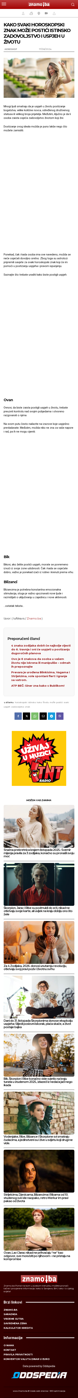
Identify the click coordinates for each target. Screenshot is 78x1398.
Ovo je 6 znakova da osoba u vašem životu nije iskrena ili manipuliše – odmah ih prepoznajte (40, 662)
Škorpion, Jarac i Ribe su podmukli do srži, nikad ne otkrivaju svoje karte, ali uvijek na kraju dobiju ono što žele (38, 911)
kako (39, 702)
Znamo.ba (34, 618)
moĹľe (52, 702)
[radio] (38, 13)
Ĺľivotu (46, 702)
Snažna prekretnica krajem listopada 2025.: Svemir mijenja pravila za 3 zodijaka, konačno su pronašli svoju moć (39, 853)
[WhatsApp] (34, 716)
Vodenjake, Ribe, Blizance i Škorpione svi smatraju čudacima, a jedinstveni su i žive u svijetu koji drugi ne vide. (38, 1140)
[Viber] (59, 716)
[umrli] (53, 13)
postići (59, 702)
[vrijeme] (31, 13)
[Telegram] (51, 716)
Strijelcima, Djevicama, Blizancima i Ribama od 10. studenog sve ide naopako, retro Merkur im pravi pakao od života (36, 1198)
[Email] (43, 716)
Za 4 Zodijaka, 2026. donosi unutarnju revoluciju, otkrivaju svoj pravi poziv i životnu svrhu (35, 967)
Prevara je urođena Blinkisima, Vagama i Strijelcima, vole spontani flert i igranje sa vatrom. (40, 676)
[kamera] (46, 13)
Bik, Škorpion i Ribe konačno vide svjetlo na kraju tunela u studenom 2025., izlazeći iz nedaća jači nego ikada (38, 1082)
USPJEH (7, 707)
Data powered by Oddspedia (39, 1366)
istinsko (32, 702)
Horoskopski (21, 702)
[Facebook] (18, 716)
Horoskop (10, 49)
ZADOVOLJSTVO (17, 707)
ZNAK (27, 707)
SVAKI (66, 702)
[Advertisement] (39, 192)
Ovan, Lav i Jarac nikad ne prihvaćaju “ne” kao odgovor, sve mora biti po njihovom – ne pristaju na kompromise (37, 1256)
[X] (26, 716)
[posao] (22, 13)
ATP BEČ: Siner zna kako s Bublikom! (37, 685)
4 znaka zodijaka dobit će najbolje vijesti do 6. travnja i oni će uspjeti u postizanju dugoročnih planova (41, 649)
